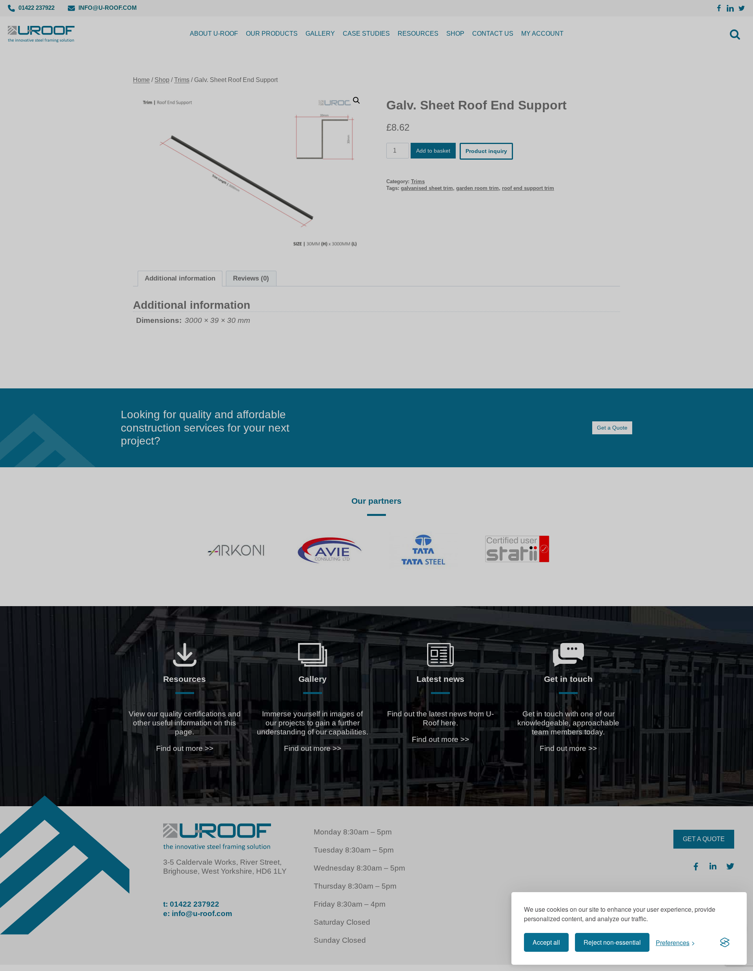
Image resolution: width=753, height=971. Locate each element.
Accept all (546, 942)
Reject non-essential (612, 942)
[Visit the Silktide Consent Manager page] (724, 942)
